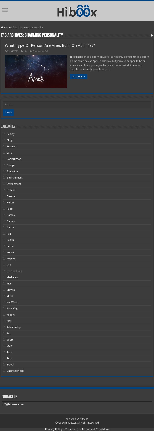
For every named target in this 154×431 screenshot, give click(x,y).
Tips (9, 358)
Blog (9, 140)
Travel (10, 364)
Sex (9, 333)
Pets (9, 320)
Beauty (10, 133)
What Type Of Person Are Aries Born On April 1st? (50, 45)
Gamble (11, 215)
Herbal (10, 246)
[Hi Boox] (77, 10)
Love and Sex (14, 271)
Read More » (78, 76)
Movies (11, 289)
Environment (14, 183)
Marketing (12, 277)
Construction (14, 158)
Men (9, 283)
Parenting (12, 308)
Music (10, 296)
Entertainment (14, 177)
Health (10, 239)
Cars (9, 152)
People (11, 314)
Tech (9, 352)
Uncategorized (15, 370)
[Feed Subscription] (152, 35)
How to (11, 258)
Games (11, 221)
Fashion (11, 190)
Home (7, 27)
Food (10, 208)
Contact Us (72, 429)
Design (11, 165)
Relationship (14, 327)
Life (25, 51)
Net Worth (12, 302)
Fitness (10, 202)
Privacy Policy (53, 429)
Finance (11, 196)
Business (12, 146)
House (10, 252)
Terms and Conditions (95, 429)
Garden (11, 227)
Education (12, 171)
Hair (9, 233)
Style (9, 345)
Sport (10, 339)
